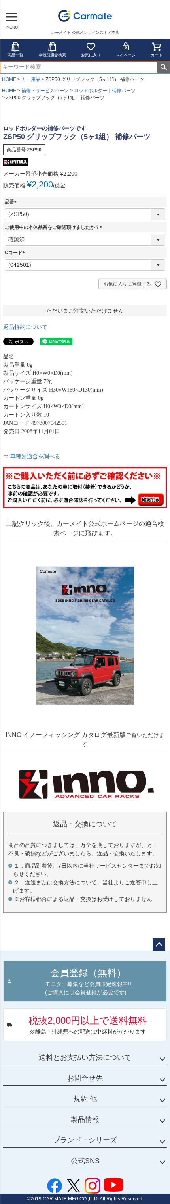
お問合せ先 (85, 1078)
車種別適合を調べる (35, 456)
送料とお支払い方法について (85, 1057)
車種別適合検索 (52, 55)
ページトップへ (159, 944)
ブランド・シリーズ (85, 1140)
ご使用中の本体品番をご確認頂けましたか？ (54, 227)
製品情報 (85, 1119)
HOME (9, 79)
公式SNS (85, 1161)
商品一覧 (15, 55)
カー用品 (30, 79)
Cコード (16, 252)
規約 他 (85, 1099)
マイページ (126, 55)
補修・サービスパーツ (45, 90)
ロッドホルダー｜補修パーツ (105, 90)
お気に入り (91, 55)
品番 (12, 202)
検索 (163, 67)
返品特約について (25, 327)
